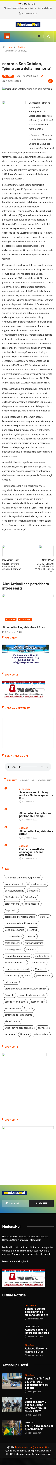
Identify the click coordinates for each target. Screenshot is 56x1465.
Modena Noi (21, 1447)
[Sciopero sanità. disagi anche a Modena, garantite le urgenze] (12, 1311)
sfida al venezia (12, 1021)
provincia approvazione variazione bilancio (26, 988)
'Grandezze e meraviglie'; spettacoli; (22, 877)
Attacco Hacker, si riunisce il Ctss (23, 627)
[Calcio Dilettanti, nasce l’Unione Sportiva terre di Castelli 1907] (12, 1404)
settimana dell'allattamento (18, 1015)
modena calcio (38, 962)
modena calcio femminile (17, 969)
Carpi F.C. (44, 917)
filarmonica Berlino (34, 943)
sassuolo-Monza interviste (32, 995)
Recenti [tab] (12, 780)
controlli (33, 930)
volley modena (41, 1034)
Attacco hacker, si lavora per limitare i (37, 1331)
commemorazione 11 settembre (21, 923)
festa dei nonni (12, 943)
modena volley (12, 975)
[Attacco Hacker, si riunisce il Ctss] (12, 1350)
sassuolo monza (13, 1008)
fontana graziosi (13, 949)
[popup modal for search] (49, 36)
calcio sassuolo (32, 904)
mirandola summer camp (17, 956)
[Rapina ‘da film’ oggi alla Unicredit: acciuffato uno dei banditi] (12, 1381)
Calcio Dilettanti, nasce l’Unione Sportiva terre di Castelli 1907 (35, 1406)
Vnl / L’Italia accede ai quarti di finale (39, 1427)
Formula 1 (31, 949)
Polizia (28, 975)
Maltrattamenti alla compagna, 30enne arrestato (31, 852)
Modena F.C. (41, 969)
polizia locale (11, 982)
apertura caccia (38, 884)
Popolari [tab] (28, 780)
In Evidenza (24, 619)
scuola (29, 1008)
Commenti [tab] (45, 780)
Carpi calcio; (11, 910)
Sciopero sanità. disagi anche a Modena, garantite (36, 1311)
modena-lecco (42, 956)
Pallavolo (30, 1423)
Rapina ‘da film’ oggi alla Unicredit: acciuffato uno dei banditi (37, 1383)
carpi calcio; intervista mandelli (20, 917)
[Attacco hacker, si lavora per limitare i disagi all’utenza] (12, 1331)
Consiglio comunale (14, 930)
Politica (21, 47)
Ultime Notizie (26, 810)
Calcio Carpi (30, 897)
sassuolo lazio (38, 1002)
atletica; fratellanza (14, 890)
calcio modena (12, 904)
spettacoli (43, 1028)
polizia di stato (43, 975)
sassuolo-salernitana (15, 1002)
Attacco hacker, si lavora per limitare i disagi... (35, 814)
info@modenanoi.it (38, 1447)
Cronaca (10, 619)
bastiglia (33, 890)
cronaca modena (13, 936)
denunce (31, 936)
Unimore (24, 1034)
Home (10, 47)
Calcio (28, 1399)
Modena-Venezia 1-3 (15, 962)
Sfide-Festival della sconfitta (19, 1028)
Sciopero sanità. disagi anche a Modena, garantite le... (36, 795)
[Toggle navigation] (7, 36)
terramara (10, 1034)
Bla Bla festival (12, 897)
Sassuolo (9, 995)
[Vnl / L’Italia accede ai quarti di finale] (12, 1427)
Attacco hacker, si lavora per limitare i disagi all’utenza (28, 8)
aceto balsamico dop (15, 884)
